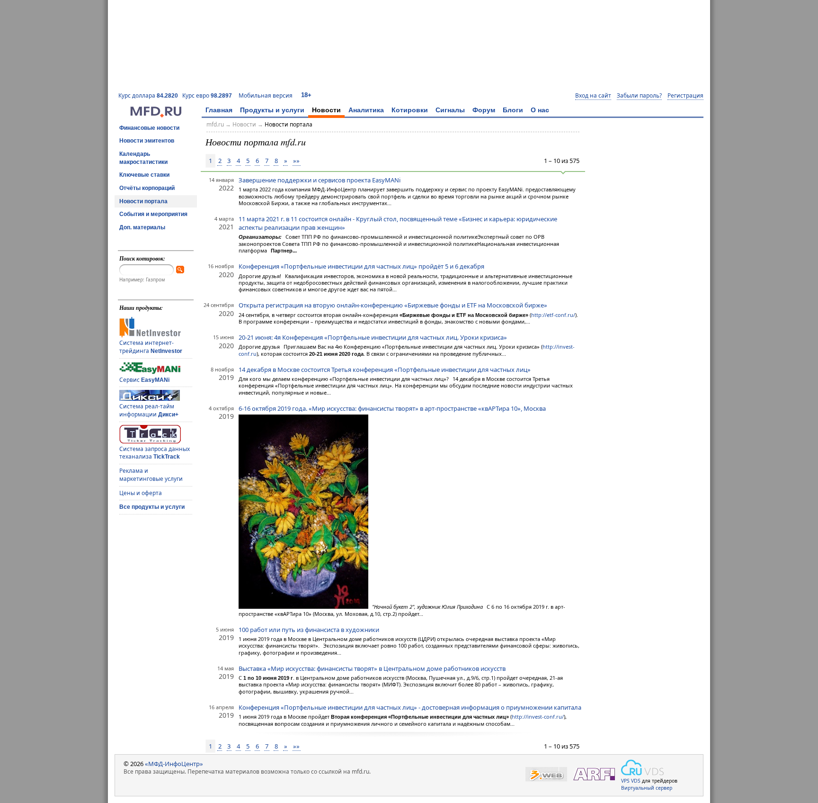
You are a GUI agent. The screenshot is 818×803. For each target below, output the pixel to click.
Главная (218, 110)
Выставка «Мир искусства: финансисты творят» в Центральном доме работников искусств (372, 668)
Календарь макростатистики (143, 158)
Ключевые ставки (144, 174)
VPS (625, 780)
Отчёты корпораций (147, 188)
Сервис (144, 380)
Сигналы (450, 110)
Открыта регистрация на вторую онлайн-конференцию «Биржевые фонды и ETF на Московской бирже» (393, 305)
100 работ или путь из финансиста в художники (309, 629)
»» (296, 160)
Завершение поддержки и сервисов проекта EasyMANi (319, 180)
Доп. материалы (142, 227)
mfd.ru (215, 124)
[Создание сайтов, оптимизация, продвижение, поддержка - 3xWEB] (546, 774)
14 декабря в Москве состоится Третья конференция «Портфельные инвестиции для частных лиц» (385, 369)
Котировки (409, 110)
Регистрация (685, 95)
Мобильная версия (266, 95)
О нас (540, 110)
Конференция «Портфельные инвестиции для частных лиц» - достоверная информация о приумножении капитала (410, 707)
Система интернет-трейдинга (150, 347)
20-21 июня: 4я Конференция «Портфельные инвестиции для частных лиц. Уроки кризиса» (373, 337)
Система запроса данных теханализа (154, 453)
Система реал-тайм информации (148, 410)
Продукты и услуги (272, 110)
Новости (326, 110)
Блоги (513, 110)
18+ (306, 95)
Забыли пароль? (639, 95)
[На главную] (155, 115)
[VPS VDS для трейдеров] (642, 767)
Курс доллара (148, 95)
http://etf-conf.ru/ (553, 314)
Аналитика (366, 110)
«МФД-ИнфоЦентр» (174, 763)
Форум (483, 110)
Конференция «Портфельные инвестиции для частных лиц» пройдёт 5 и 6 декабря (361, 266)
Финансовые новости (149, 128)
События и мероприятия (153, 214)
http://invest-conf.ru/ (538, 716)
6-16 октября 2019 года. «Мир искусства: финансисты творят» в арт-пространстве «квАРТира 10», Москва (392, 408)
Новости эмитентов (146, 140)
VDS (635, 780)
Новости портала (143, 201)
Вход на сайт (593, 95)
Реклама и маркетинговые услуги (151, 475)
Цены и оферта (140, 493)
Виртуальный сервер (646, 788)
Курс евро (207, 95)
